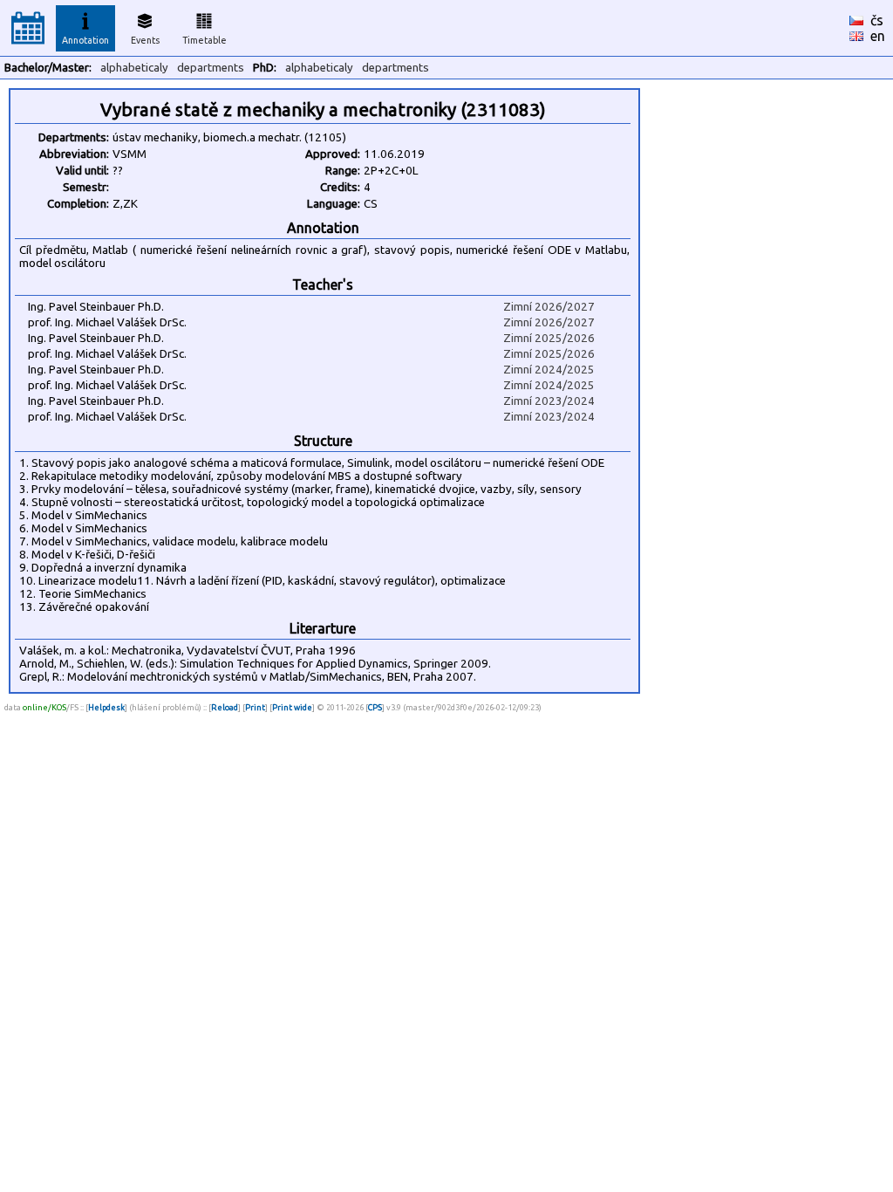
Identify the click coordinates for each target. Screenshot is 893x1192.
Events (145, 40)
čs (876, 20)
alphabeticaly (134, 67)
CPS (375, 707)
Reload (224, 707)
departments (210, 67)
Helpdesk (106, 707)
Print (255, 707)
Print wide (292, 707)
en (877, 36)
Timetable (204, 40)
